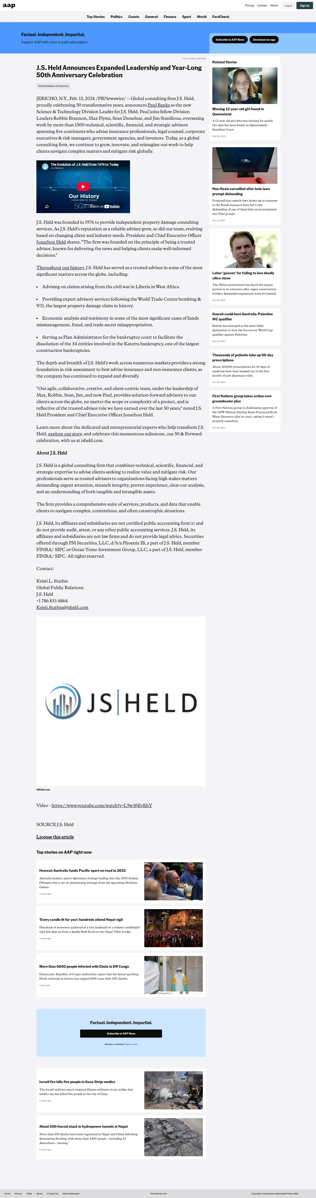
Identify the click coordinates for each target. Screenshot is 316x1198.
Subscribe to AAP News (230, 39)
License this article (55, 837)
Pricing (249, 5)
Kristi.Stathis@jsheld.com (62, 607)
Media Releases (71, 1193)
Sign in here (131, 1044)
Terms (7, 1193)
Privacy (18, 1193)
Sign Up (304, 5)
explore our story (65, 434)
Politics (117, 16)
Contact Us (52, 1193)
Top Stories (96, 16)
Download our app (264, 39)
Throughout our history (60, 267)
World (201, 16)
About (274, 5)
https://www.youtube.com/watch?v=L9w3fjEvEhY (102, 805)
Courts (133, 16)
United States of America (53, 86)
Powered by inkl (158, 1193)
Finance (170, 16)
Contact (262, 5)
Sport (186, 16)
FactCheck (220, 16)
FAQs (29, 1193)
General (151, 16)
